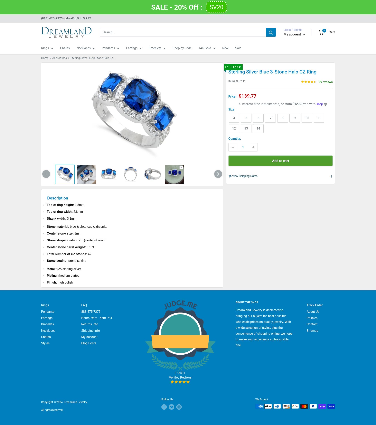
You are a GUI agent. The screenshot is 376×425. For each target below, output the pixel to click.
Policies (312, 318)
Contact (312, 324)
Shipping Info (90, 331)
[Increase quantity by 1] (253, 147)
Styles (45, 343)
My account (293, 34)
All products (59, 58)
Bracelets (155, 48)
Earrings (131, 48)
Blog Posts (88, 343)
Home (44, 58)
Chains (65, 48)
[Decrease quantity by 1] (233, 147)
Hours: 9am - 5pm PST (97, 318)
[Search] (271, 32)
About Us (313, 312)
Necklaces (84, 48)
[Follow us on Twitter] (171, 407)
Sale (238, 48)
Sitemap (312, 331)
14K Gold (204, 48)
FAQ (84, 305)
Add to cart (280, 161)
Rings (45, 48)
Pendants (108, 48)
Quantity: (234, 139)
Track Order (315, 305)
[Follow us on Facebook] (164, 407)
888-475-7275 (90, 312)
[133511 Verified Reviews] (180, 382)
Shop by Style (182, 48)
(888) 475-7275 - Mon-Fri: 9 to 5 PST (66, 18)
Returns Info (89, 324)
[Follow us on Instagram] (179, 407)
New (225, 48)
